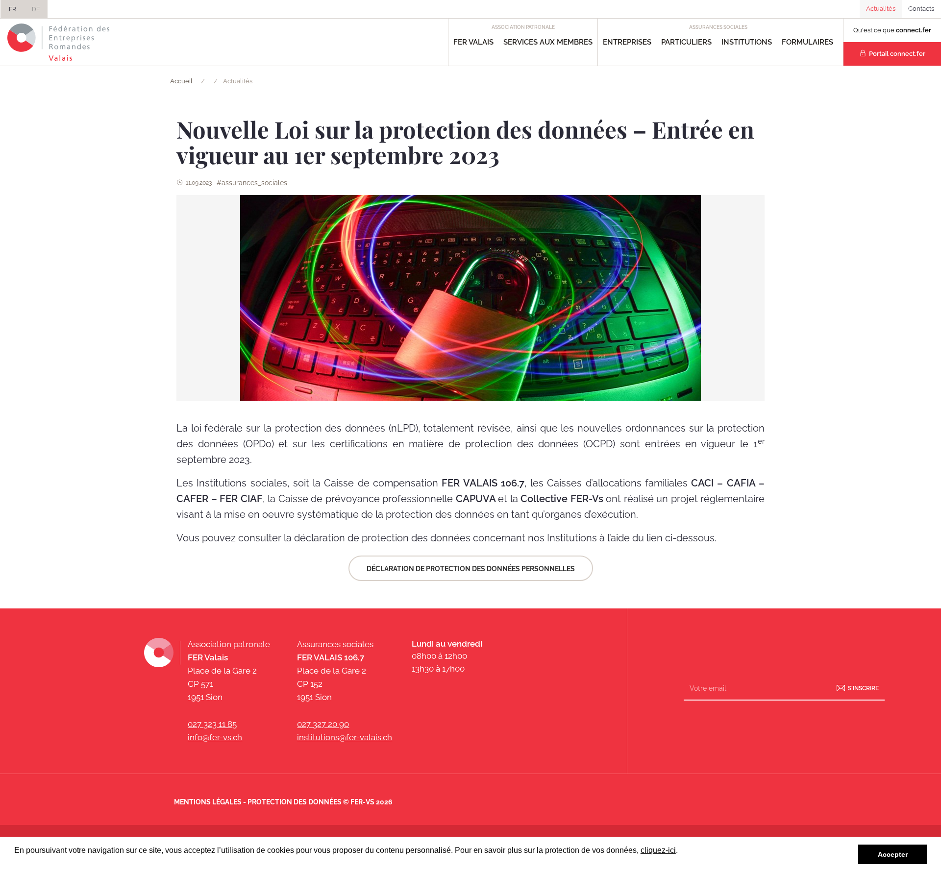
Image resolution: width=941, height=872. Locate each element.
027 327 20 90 (323, 724)
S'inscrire (863, 687)
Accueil (181, 81)
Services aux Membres (548, 42)
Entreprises (627, 42)
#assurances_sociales (252, 183)
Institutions (746, 42)
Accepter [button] (893, 854)
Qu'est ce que (892, 30)
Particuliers (686, 42)
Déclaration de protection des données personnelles (471, 569)
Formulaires (807, 42)
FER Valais (473, 42)
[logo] (58, 42)
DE (36, 9)
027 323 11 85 (212, 724)
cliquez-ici (658, 850)
